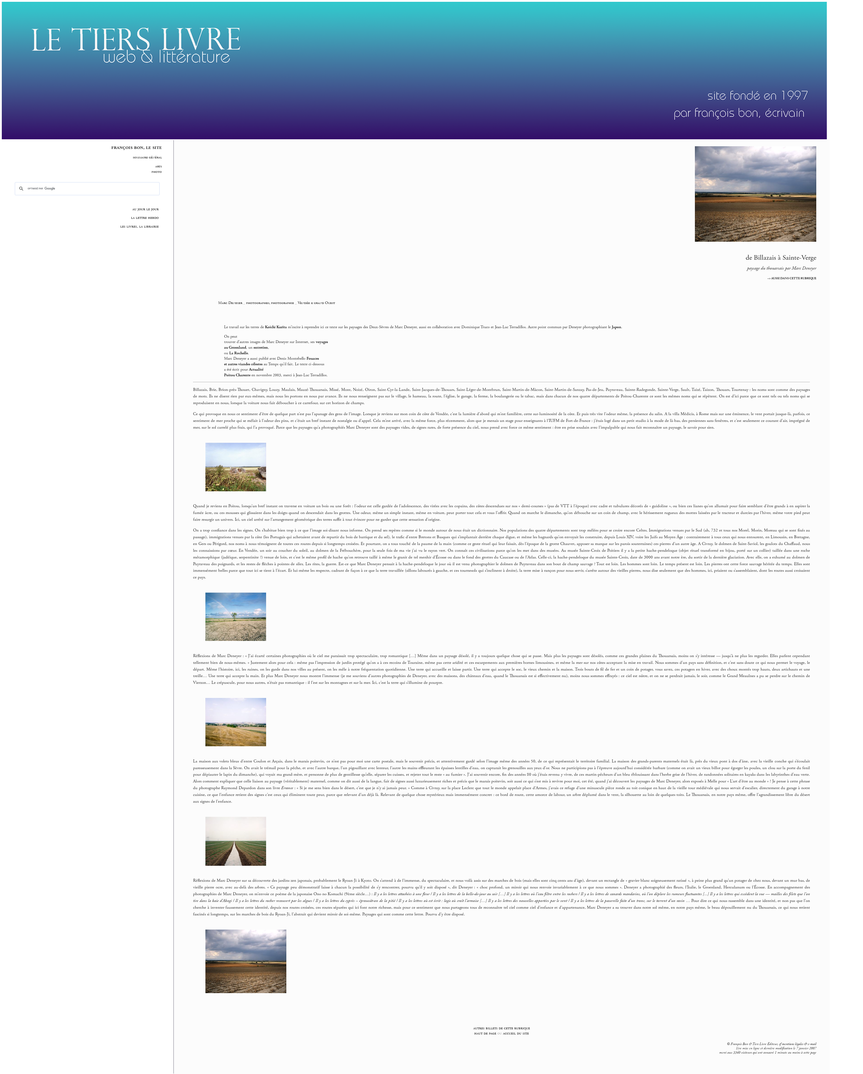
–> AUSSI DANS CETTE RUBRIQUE (791, 278)
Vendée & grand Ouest (316, 302)
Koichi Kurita (276, 327)
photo (156, 171)
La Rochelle (238, 353)
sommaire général (147, 157)
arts (158, 166)
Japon (616, 327)
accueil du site (516, 1033)
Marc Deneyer (230, 302)
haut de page (485, 1033)
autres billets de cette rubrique (501, 1028)
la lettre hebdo (145, 217)
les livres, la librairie (139, 226)
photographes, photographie (270, 302)
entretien (261, 347)
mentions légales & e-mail (799, 1044)
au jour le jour (145, 209)
